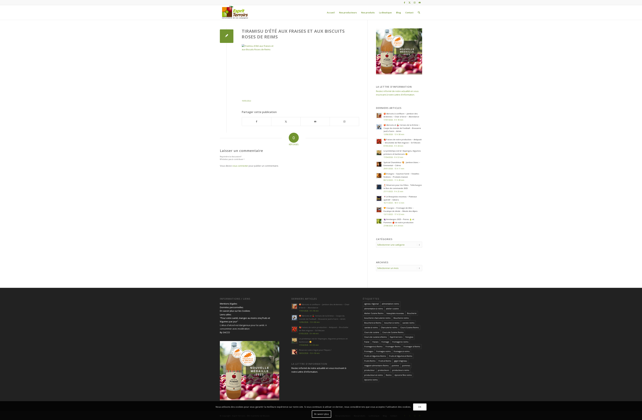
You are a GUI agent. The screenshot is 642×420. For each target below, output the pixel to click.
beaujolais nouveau (395, 313)
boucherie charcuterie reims (377, 318)
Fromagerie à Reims (373, 346)
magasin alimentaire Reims (376, 365)
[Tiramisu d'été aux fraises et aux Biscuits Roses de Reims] (226, 36)
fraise (366, 342)
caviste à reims (371, 327)
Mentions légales (228, 303)
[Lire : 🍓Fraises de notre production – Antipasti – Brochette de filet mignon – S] (379, 141)
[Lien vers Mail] (419, 2)
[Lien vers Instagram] (414, 2)
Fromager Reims (393, 346)
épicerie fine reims (403, 375)
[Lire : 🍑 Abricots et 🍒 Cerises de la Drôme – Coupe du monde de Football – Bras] (379, 127)
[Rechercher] (419, 12)
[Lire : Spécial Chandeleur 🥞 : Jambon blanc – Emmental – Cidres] (379, 164)
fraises (375, 342)
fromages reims (383, 351)
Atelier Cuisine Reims (373, 313)
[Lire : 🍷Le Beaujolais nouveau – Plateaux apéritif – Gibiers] (379, 198)
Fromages (368, 351)
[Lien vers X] (409, 2)
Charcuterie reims (389, 327)
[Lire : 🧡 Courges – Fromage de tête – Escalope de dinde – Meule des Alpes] (379, 210)
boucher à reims (391, 323)
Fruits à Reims (385, 361)
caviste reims (408, 323)
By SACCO (225, 332)
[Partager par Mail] (315, 121)
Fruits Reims (369, 361)
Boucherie (411, 313)
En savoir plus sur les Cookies (235, 310)
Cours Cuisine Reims (409, 327)
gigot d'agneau (400, 361)
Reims (388, 375)
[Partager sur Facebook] (256, 121)
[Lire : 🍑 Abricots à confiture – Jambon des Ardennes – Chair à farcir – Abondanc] (379, 116)
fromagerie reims (400, 342)
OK (419, 406)
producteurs (383, 370)
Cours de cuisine (371, 332)
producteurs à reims (373, 375)
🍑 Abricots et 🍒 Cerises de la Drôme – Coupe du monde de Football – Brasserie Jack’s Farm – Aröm (402, 128)
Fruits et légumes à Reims (400, 356)
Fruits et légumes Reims (375, 356)
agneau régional (371, 303)
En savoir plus (321, 414)
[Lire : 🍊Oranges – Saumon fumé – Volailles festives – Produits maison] (379, 176)
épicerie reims (371, 379)
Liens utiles (225, 314)
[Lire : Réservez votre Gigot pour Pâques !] (294, 352)
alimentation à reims (373, 308)
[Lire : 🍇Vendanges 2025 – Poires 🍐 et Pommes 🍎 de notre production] (379, 221)
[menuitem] (331, 12)
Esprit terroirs (396, 337)
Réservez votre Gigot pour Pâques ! (315, 350)
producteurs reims (400, 370)
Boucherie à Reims (372, 323)
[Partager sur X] (285, 121)
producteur (369, 370)
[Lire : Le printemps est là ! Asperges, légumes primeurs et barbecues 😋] (379, 153)
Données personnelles (231, 307)
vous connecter (240, 165)
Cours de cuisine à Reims (375, 337)
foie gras (409, 337)
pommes (406, 365)
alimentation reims (390, 303)
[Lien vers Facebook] (404, 2)
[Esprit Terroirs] (234, 12)
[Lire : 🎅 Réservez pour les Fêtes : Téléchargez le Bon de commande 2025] (379, 187)
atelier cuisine (392, 308)
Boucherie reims (401, 318)
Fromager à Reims (412, 346)
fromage (385, 342)
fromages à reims (401, 351)
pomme (395, 365)
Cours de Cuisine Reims (392, 332)
